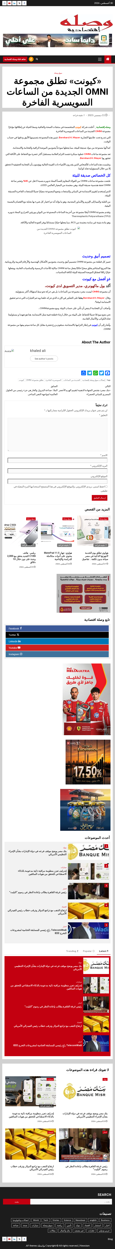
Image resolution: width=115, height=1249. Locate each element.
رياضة (59, 1225)
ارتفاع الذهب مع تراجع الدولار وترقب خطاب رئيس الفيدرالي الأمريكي (48, 1026)
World (36, 1220)
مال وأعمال (65, 1230)
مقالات (53, 1230)
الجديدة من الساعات (71, 380)
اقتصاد (64, 907)
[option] (57, 853)
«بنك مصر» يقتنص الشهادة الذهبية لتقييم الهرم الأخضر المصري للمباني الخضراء (85, 390)
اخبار (64, 889)
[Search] (37, 59)
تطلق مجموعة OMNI (35, 380)
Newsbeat (80, 1220)
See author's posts (44, 358)
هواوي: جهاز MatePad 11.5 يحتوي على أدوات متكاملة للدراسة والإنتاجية (58, 556)
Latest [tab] (102, 951)
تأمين (69, 1225)
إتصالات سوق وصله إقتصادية (93, 380)
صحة (25, 1225)
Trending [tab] (71, 951)
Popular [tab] (87, 951)
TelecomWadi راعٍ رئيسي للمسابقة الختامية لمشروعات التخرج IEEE (47, 1045)
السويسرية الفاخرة (53, 380)
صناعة (15, 1225)
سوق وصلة (58, 73)
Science (67, 1220)
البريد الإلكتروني (98, 465)
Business (105, 1220)
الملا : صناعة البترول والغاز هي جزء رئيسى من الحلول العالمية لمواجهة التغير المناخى (32, 390)
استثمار (97, 1225)
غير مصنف (79, 1230)
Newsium (85, 1245)
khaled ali (38, 351)
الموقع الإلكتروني (99, 476)
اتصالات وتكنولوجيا (21, 1220)
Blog (110, 1238)
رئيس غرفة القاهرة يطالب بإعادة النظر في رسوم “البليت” (37, 892)
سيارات (63, 867)
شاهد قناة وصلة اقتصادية (15, 59)
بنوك (64, 847)
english (93, 1220)
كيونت (78, 126)
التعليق (103, 415)
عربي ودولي (104, 1230)
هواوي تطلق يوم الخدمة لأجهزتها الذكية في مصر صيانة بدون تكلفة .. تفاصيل (94, 556)
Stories (56, 1220)
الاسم (103, 455)
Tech (45, 1220)
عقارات (91, 1230)
